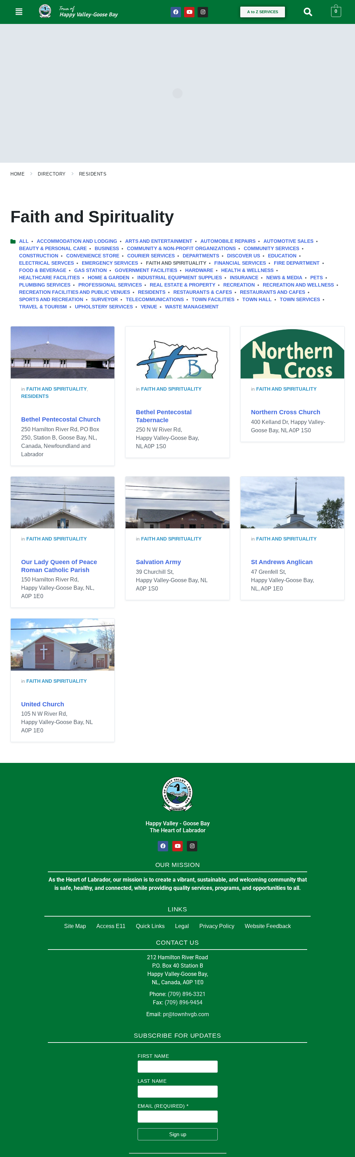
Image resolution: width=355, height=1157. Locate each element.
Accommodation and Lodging (77, 241)
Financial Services (240, 263)
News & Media (284, 277)
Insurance (244, 277)
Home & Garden (108, 277)
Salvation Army (158, 562)
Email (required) (163, 1106)
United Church (42, 704)
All (24, 241)
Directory (52, 174)
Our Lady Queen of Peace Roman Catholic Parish (59, 566)
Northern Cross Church (285, 412)
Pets (316, 277)
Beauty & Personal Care (53, 248)
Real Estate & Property (182, 285)
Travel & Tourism (43, 306)
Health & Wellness (247, 270)
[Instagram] (203, 12)
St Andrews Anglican (282, 562)
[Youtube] (189, 12)
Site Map (75, 926)
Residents (93, 174)
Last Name (152, 1081)
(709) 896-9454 (183, 1002)
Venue (149, 306)
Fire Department (297, 263)
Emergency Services (110, 263)
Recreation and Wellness (298, 285)
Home (17, 174)
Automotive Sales (288, 241)
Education (282, 255)
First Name (153, 1056)
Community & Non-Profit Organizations (181, 248)
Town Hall (257, 299)
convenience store (92, 255)
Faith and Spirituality (56, 389)
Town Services (300, 299)
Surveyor (104, 299)
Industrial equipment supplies (179, 277)
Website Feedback (268, 926)
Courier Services (151, 255)
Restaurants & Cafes (202, 292)
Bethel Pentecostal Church (61, 419)
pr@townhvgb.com (186, 1014)
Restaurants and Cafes (272, 292)
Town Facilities (213, 299)
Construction (38, 255)
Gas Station (90, 270)
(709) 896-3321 (187, 994)
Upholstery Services (104, 306)
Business (107, 248)
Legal (182, 926)
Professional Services (110, 285)
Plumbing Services (44, 285)
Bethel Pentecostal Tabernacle (164, 416)
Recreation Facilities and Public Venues (74, 292)
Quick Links (150, 926)
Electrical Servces (46, 263)
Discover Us (243, 255)
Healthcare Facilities (49, 277)
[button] (19, 11)
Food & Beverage (42, 270)
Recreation (239, 285)
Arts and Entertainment (158, 241)
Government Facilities (146, 270)
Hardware (199, 270)
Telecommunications (155, 299)
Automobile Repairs (228, 241)
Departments (201, 255)
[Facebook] (176, 12)
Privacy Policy (216, 926)
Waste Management (192, 306)
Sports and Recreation (51, 299)
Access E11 (110, 926)
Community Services (271, 248)
